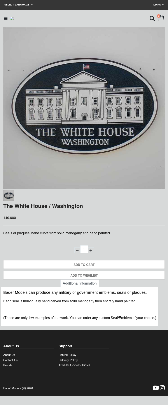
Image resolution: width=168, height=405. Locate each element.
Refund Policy (68, 355)
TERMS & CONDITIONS (74, 365)
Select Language (17, 4)
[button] (152, 18)
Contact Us (10, 360)
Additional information (80, 283)
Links (157, 4)
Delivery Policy (68, 360)
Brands (7, 365)
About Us (9, 355)
